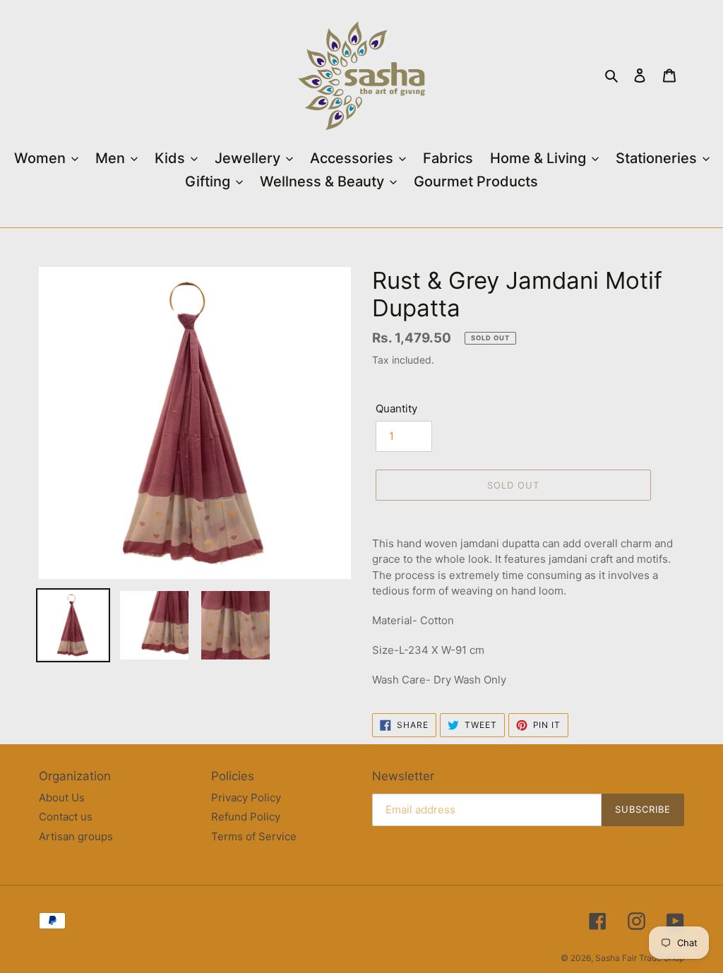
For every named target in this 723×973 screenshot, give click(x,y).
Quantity (396, 408)
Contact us (65, 816)
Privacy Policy (246, 797)
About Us (62, 797)
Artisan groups (76, 836)
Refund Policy (245, 816)
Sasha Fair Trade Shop (639, 958)
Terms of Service (254, 836)
